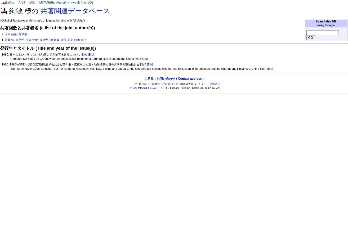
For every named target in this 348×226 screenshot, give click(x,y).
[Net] (84, 54)
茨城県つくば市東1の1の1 (164, 84)
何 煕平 (20, 40)
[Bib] (91, 54)
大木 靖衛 (11, 34)
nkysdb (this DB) (81, 2)
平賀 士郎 (32, 40)
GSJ (32, 2)
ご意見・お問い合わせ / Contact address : (174, 78)
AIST (22, 2)
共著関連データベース (75, 11)
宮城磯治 (215, 84)
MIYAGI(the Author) (52, 2)
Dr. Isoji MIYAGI (138, 88)
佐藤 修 (9, 40)
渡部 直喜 (67, 40)
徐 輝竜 (54, 40)
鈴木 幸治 (80, 40)
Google (330, 25)
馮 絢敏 (22, 34)
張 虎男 (44, 40)
